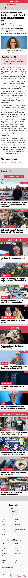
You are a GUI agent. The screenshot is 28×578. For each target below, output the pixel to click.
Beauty (3, 555)
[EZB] (14, 8)
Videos (3, 526)
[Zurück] (1, 1)
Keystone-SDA (9, 23)
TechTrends (17, 553)
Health (3, 543)
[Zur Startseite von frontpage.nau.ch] (14, 1)
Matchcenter (18, 521)
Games (3, 529)
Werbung (4, 560)
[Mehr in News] (14, 240)
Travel (16, 550)
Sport (3, 521)
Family (3, 548)
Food (16, 548)
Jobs (3, 562)
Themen (17, 531)
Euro (18, 107)
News (7, 4)
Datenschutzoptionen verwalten (8, 567)
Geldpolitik (9, 119)
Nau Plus (17, 526)
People (3, 524)
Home (2, 4)
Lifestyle (4, 531)
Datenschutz (5, 565)
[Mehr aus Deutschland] (14, 414)
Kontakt (16, 562)
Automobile (5, 553)
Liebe (3, 545)
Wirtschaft (13, 4)
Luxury (16, 545)
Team (16, 560)
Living (16, 543)
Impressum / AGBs (19, 565)
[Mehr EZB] (14, 328)
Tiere (3, 550)
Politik (16, 519)
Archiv (3, 534)
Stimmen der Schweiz (20, 529)
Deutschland (8, 25)
